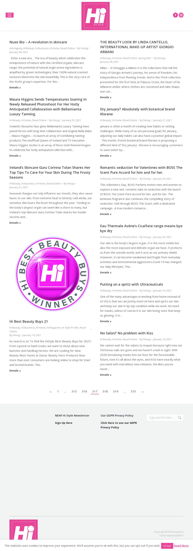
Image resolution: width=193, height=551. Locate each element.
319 (115, 391)
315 (74, 391)
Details (13, 87)
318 (105, 391)
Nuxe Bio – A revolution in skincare (38, 42)
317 (94, 391)
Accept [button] (167, 545)
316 (84, 391)
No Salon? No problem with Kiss (126, 333)
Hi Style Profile (70, 327)
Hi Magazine (54, 327)
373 (133, 391)
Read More (181, 545)
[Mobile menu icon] (10, 15)
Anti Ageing (15, 48)
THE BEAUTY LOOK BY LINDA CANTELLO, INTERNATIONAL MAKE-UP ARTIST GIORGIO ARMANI (137, 47)
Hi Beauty (28, 48)
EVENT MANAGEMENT (171, 535)
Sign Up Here (63, 423)
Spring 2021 (144, 58)
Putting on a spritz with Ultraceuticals (131, 284)
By (82, 48)
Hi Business (42, 48)
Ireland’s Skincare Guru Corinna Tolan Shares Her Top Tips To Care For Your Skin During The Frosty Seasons (49, 172)
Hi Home (54, 48)
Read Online (68, 48)
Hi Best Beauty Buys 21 (28, 321)
